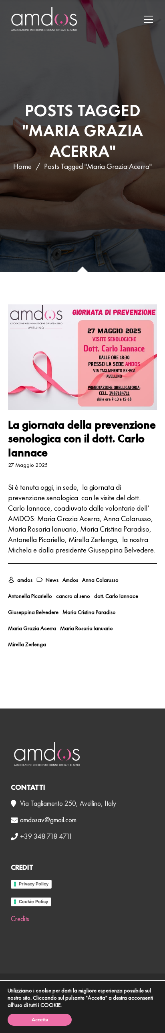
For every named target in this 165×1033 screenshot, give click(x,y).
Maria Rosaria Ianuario (86, 628)
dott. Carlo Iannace (116, 596)
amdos (24, 579)
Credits (20, 918)
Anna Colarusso (100, 579)
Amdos (70, 579)
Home (22, 166)
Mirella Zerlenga (27, 644)
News (52, 579)
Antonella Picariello (30, 596)
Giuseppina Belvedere (33, 612)
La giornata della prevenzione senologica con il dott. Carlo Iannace (82, 438)
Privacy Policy (33, 884)
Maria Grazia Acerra (32, 628)
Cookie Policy (33, 901)
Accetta (40, 1020)
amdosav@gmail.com (48, 819)
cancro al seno (73, 596)
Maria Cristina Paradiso (89, 612)
